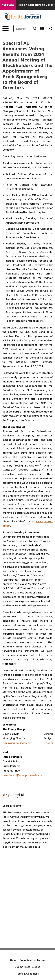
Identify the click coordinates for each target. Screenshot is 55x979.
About (13, 960)
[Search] (34, 28)
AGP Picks (8, 5)
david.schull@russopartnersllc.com (23, 775)
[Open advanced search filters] (42, 28)
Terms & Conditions (27, 973)
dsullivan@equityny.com (17, 743)
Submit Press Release (27, 966)
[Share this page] (50, 28)
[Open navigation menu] (5, 28)
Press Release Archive (33, 960)
